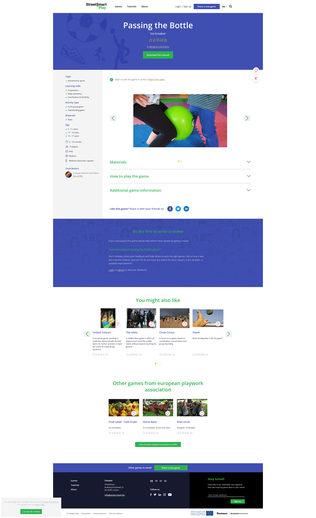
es (161, 481)
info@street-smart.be (115, 495)
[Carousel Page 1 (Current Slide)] (179, 161)
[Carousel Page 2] (181, 161)
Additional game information (135, 190)
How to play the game (129, 176)
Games (118, 6)
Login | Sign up (183, 6)
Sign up (237, 501)
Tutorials (131, 6)
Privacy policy (85, 513)
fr (156, 481)
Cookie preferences (99, 513)
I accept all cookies (31, 511)
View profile (77, 176)
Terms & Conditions (115, 513)
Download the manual (158, 55)
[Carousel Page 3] (160, 363)
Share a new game (207, 6)
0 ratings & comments (158, 46)
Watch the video (156, 79)
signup (121, 269)
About (144, 6)
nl (165, 481)
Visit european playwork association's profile (158, 444)
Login (111, 269)
